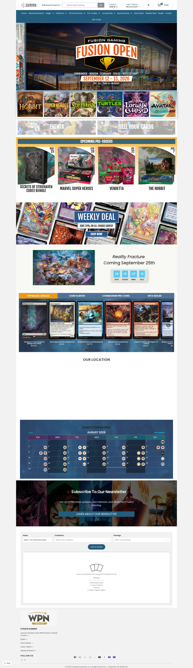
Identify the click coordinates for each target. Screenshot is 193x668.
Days (116, 280)
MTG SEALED (155, 295)
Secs (142, 280)
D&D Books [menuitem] (139, 13)
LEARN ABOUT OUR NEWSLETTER (96, 514)
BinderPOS (124, 667)
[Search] (101, 5)
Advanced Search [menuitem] (36, 13)
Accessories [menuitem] (107, 13)
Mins (133, 280)
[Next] (172, 57)
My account (132, 6)
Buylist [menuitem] (161, 13)
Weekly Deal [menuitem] (151, 13)
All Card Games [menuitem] (76, 13)
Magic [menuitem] (48, 13)
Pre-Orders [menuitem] (92, 13)
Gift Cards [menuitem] (96, 19)
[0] (159, 5)
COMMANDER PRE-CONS (116, 295)
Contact (24, 635)
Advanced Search (28, 650)
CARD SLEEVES (77, 295)
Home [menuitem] (24, 13)
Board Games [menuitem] (123, 13)
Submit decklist (97, 547)
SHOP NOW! (96, 234)
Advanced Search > (51, 5)
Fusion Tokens (26, 647)
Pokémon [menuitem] (60, 13)
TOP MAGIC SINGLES (38, 295)
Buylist (23, 639)
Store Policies (26, 643)
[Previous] (20, 57)
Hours (125, 280)
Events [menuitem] (169, 13)
